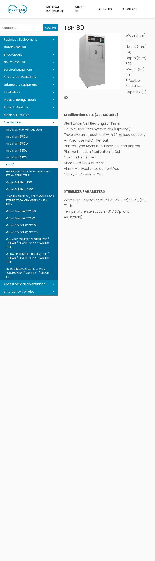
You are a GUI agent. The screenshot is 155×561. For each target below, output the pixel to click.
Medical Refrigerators (20, 100)
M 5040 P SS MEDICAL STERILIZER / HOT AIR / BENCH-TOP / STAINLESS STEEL (28, 258)
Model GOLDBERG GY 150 (21, 225)
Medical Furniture (16, 115)
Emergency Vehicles (19, 291)
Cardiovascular (15, 47)
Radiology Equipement (20, 39)
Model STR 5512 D (17, 143)
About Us (80, 9)
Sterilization (12, 122)
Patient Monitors (16, 107)
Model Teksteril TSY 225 (21, 218)
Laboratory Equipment (20, 85)
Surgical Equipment (18, 69)
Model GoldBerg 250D (20, 189)
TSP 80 (10, 164)
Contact (130, 9)
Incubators (12, 92)
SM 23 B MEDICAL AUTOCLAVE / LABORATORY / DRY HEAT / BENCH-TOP (28, 273)
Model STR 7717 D (17, 157)
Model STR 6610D (17, 150)
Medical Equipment (55, 9)
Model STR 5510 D (17, 137)
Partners (104, 9)
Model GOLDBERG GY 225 (22, 232)
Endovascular (14, 54)
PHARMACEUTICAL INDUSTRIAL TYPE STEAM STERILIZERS (28, 173)
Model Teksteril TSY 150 (21, 211)
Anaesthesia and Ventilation (24, 284)
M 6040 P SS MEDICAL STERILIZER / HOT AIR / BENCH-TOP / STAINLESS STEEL (28, 243)
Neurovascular (14, 62)
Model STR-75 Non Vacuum (24, 130)
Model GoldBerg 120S (19, 182)
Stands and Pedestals (20, 77)
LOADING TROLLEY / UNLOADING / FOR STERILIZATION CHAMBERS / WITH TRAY (30, 200)
